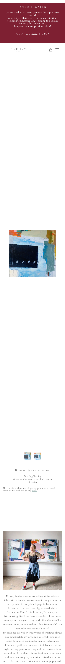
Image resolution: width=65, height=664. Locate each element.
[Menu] (57, 49)
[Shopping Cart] (50, 50)
